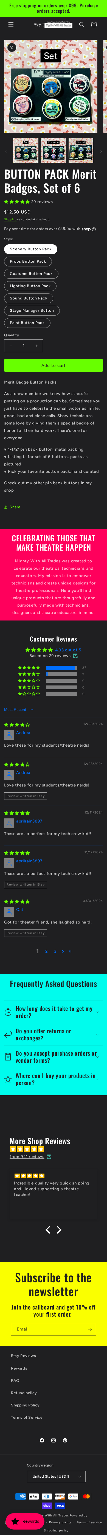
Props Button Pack (28, 261)
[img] (17, 724)
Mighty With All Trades (51, 1515)
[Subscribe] (90, 1329)
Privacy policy (60, 1522)
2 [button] (46, 951)
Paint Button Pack (27, 322)
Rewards (19, 1368)
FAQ (15, 1380)
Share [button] (15, 507)
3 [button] (55, 951)
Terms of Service (27, 1417)
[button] (11, 25)
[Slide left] (6, 152)
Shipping (10, 219)
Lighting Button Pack (30, 286)
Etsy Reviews (23, 1355)
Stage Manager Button (32, 310)
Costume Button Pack (31, 273)
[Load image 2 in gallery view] (53, 150)
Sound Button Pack (28, 298)
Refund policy (24, 1393)
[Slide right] (101, 152)
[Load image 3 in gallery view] (81, 150)
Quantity (11, 335)
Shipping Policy (25, 1405)
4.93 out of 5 (68, 650)
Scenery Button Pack (31, 249)
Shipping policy (56, 1530)
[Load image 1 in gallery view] (25, 150)
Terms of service (89, 1522)
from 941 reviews (27, 1156)
